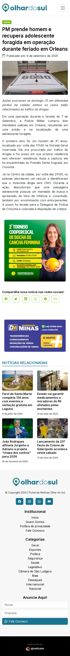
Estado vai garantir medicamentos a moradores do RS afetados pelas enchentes (50, 401)
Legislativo (35, 567)
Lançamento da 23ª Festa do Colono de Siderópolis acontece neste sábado (52, 447)
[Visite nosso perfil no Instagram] (29, 501)
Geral (7, 22)
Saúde (35, 562)
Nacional (35, 588)
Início (35, 517)
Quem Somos (35, 522)
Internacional (35, 584)
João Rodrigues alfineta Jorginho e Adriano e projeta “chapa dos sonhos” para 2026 (16, 449)
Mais (35, 575)
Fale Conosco (35, 530)
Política (35, 554)
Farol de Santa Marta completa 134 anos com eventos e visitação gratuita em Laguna (17, 401)
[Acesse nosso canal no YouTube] (49, 501)
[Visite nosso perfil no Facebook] (19, 501)
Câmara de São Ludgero (35, 571)
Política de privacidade (35, 526)
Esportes (35, 549)
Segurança (35, 558)
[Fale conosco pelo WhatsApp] (39, 501)
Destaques (35, 580)
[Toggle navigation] (63, 8)
